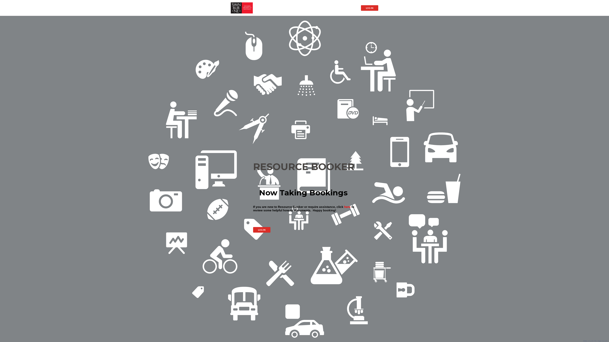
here (347, 207)
